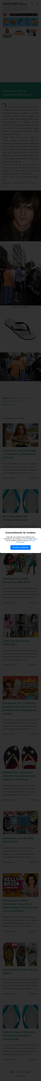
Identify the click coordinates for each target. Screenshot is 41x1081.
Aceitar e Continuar (20, 547)
